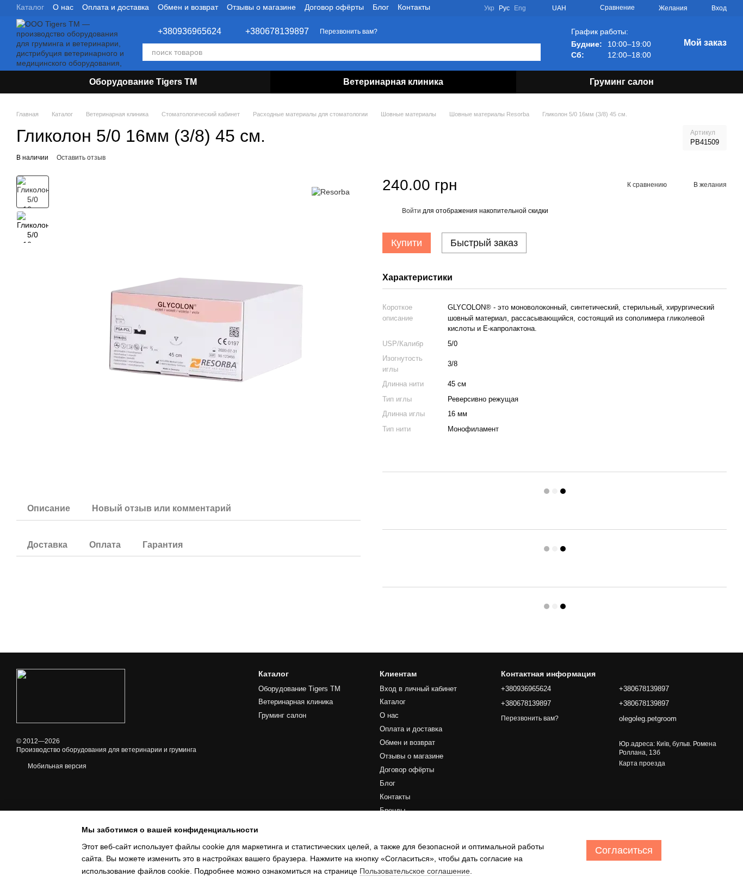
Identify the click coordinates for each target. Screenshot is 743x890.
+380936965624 (189, 31)
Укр (489, 8)
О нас (63, 7)
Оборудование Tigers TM (143, 81)
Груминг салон (622, 81)
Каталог (30, 7)
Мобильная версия (56, 766)
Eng (520, 8)
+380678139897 (277, 31)
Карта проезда (642, 763)
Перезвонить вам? (348, 31)
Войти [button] (411, 211)
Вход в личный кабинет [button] (418, 689)
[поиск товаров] (532, 52)
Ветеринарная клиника (393, 81)
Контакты (414, 7)
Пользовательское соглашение (415, 871)
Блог (381, 7)
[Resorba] (330, 191)
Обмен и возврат (188, 7)
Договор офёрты (334, 7)
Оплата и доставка (115, 7)
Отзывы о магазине (261, 7)
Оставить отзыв (81, 157)
